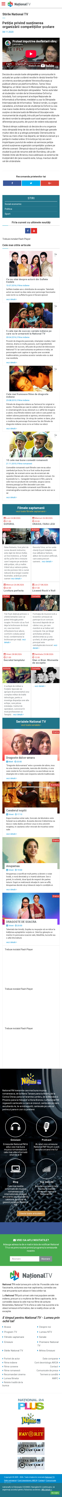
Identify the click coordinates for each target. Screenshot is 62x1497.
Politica (8, 209)
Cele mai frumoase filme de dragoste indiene (27, 395)
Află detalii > (46, 1490)
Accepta (55, 1493)
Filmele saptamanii (14, 1337)
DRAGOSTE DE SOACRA (21, 921)
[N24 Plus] (31, 1404)
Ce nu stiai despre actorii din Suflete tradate (27, 280)
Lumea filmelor (11, 1378)
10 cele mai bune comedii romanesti (27, 460)
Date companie (50, 1358)
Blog (15, 1182)
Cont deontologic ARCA (46, 1362)
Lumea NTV (45, 1332)
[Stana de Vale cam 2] (31, 1463)
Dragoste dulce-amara (20, 757)
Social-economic (13, 204)
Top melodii (46, 1182)
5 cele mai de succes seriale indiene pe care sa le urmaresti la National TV (29, 332)
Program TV (10, 1332)
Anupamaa (13, 866)
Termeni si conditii (49, 1374)
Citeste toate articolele (30, 1213)
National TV (49, 1477)
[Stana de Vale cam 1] (31, 1448)
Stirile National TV (13, 1350)
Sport (7, 214)
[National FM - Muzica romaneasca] (31, 1419)
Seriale (42, 1337)
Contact (54, 1366)
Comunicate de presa (47, 1370)
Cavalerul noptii (16, 810)
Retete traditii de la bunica (12, 1384)
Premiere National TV (48, 1344)
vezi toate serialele (30, 725)
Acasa (7, 1326)
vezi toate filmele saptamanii (30, 511)
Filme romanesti (24, 463)
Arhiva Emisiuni (47, 1350)
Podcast (46, 1140)
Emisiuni (16, 1140)
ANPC (55, 1378)
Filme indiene (23, 285)
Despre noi (45, 1326)
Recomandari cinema (14, 1374)
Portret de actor (12, 1358)
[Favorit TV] (31, 1433)
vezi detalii (11, 299)
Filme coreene (11, 1366)
